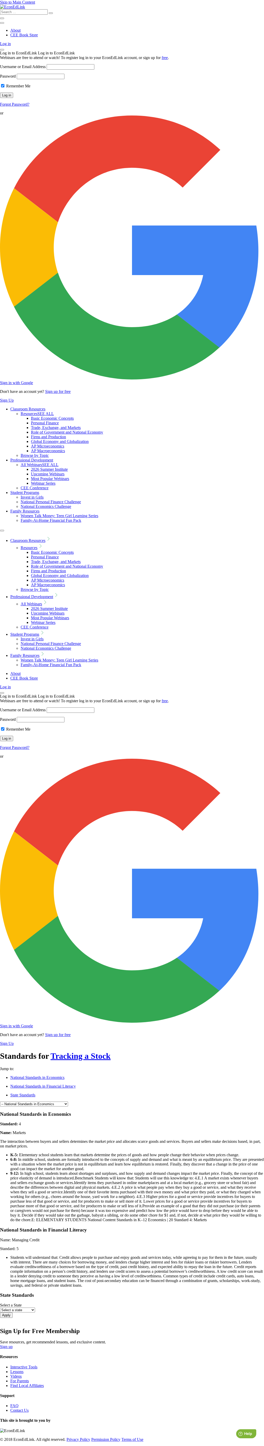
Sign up (6, 1346)
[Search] (51, 13)
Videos (16, 1376)
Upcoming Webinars (47, 474)
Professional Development (31, 460)
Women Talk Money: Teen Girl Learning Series (59, 516)
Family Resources (24, 511)
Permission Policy (105, 1439)
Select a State (11, 1305)
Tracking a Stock (81, 1056)
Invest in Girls (32, 497)
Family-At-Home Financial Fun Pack (51, 520)
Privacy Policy (78, 1439)
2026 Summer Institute (49, 469)
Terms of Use (132, 1439)
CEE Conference (34, 488)
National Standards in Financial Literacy (43, 1086)
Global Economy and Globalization (60, 441)
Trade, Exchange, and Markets (56, 427)
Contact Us (19, 1410)
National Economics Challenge (46, 506)
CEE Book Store (24, 35)
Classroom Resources (27, 409)
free (165, 57)
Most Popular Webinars (50, 478)
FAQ (14, 1405)
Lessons (16, 1371)
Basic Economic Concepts (52, 418)
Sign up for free (58, 391)
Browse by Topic (35, 455)
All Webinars (40, 464)
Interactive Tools (23, 1367)
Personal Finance (45, 423)
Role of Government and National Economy (67, 432)
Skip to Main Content (17, 2)
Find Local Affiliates (27, 1385)
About (15, 30)
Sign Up (7, 400)
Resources (37, 413)
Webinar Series (43, 483)
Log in (5, 44)
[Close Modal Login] (2, 50)
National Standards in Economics (37, 1077)
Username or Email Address (23, 66)
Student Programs (24, 492)
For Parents (19, 1381)
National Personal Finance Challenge (51, 502)
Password (8, 76)
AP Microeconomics (47, 446)
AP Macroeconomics (48, 451)
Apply (6, 1315)
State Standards (22, 1095)
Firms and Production (48, 437)
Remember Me (17, 86)
